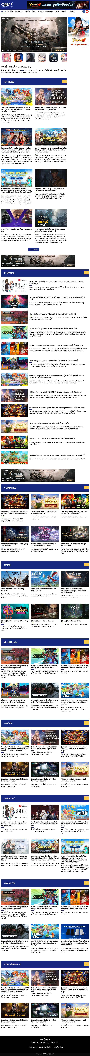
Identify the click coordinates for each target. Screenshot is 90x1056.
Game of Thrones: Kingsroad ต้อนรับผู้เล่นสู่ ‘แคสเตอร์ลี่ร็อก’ (14, 545)
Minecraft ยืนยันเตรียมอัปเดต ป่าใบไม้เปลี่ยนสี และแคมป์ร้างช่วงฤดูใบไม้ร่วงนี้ (52, 314)
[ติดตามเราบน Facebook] (83, 11)
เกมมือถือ (10, 11)
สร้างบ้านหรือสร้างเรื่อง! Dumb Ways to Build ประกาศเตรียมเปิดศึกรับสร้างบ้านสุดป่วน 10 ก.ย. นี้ (74, 824)
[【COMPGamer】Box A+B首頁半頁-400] (78, 32)
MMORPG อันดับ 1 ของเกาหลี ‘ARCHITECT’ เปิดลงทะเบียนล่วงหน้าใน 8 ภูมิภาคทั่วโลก (50, 108)
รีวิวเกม (57, 11)
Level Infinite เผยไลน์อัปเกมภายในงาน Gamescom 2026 (16, 230)
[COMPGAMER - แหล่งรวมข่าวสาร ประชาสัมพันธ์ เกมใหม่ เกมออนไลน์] (7, 4)
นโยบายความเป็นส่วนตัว (46, 1047)
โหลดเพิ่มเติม (34, 250)
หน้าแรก (3, 11)
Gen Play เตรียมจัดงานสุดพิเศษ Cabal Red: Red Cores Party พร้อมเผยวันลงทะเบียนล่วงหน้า (44, 824)
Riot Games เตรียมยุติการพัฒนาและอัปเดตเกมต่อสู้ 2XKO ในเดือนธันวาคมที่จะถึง (53, 328)
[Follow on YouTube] (87, 11)
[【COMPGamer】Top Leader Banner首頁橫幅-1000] (58, 4)
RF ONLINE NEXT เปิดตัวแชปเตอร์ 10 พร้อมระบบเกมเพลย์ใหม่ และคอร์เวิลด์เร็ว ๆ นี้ (50, 230)
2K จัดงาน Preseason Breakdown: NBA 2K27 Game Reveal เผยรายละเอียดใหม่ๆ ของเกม (56, 345)
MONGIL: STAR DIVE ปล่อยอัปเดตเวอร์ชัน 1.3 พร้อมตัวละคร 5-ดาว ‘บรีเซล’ (43, 545)
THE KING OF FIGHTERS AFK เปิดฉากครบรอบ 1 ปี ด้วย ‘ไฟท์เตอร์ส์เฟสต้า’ (52, 439)
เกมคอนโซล (48, 11)
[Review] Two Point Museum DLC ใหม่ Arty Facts (14, 622)
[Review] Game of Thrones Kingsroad (42, 621)
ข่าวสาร (23, 70)
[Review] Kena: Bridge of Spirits (71, 621)
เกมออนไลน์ (18, 11)
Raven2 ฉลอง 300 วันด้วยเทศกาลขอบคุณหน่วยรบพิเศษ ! (73, 545)
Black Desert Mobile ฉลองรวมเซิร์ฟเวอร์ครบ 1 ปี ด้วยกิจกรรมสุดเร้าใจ (14, 780)
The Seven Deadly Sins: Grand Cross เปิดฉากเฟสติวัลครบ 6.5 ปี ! (49, 423)
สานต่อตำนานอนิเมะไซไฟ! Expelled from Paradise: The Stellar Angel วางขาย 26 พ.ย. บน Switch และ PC (56, 283)
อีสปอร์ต (27, 11)
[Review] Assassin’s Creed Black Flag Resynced (12, 589)
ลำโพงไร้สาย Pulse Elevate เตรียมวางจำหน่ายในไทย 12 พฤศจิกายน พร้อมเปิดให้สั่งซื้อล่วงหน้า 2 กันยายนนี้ (75, 943)
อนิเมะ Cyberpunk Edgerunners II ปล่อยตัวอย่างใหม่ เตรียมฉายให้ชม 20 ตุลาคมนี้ (53, 361)
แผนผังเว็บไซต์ (58, 1047)
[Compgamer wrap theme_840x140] (38, 260)
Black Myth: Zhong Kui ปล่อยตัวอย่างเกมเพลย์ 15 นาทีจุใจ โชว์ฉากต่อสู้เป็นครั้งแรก (44, 701)
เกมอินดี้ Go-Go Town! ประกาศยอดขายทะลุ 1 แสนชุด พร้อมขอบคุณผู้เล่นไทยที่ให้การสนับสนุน (74, 702)
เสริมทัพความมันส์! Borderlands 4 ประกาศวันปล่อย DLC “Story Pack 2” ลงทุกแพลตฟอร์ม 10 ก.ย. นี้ (57, 298)
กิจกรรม (35, 11)
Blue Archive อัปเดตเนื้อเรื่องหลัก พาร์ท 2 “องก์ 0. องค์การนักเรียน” (43, 780)
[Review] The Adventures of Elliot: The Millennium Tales (43, 589)
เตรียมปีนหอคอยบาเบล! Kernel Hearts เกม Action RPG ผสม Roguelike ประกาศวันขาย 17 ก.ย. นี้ (14, 858)
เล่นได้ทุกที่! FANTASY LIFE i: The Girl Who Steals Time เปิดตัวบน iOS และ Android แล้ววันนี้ (57, 455)
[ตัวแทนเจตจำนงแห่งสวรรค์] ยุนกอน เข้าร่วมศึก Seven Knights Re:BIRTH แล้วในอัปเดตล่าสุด (57, 408)
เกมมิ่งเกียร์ (63, 11)
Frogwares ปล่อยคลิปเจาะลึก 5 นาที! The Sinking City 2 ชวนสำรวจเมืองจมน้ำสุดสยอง (49, 189)
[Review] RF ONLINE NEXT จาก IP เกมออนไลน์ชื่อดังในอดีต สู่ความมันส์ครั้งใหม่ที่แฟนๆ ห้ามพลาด (73, 590)
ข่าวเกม (40, 11)
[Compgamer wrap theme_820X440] (34, 34)
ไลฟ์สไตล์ (71, 11)
